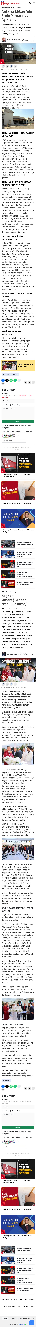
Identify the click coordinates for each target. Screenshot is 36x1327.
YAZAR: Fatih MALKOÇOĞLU (8, 69)
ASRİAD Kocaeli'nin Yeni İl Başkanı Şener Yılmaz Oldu (25, 564)
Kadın (25, 1299)
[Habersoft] (23, 1324)
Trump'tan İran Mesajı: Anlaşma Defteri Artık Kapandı (24, 554)
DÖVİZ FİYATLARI (23, 1306)
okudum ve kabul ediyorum (17, 427)
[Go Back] (31, 1322)
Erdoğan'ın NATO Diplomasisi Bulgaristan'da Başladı (24, 574)
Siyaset (16, 592)
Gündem (14, 1299)
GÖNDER (18, 421)
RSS (5, 1318)
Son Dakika (5, 1299)
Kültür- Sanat (17, 7)
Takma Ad (5, 393)
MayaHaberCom (8, 7)
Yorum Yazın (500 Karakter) (11, 405)
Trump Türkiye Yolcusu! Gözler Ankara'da (25, 583)
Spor (20, 1299)
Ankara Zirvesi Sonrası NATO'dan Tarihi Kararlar (25, 543)
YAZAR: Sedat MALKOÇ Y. (7, 687)
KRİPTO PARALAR (9, 1306)
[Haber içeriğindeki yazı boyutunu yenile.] (33, 382)
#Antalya (6, 374)
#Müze (15, 374)
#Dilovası (6, 1080)
